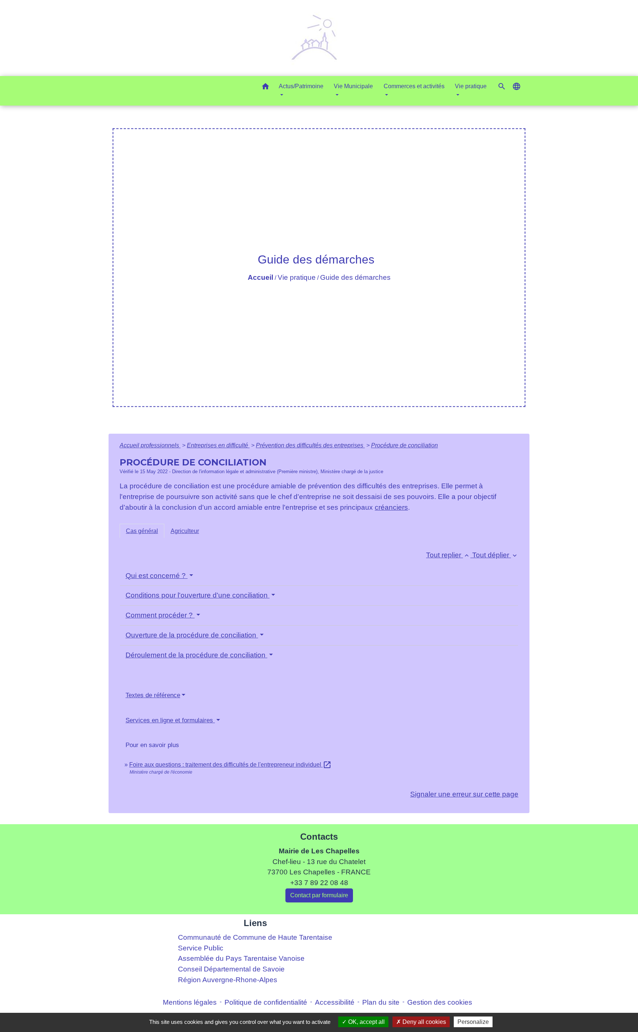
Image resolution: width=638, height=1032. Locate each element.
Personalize (473, 1022)
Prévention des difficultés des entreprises (310, 445)
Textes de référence (153, 695)
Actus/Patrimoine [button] (301, 86)
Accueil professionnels (150, 445)
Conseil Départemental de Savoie (231, 969)
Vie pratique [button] (471, 86)
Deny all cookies (423, 1022)
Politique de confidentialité (265, 1002)
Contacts (319, 837)
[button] (265, 87)
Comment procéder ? (160, 615)
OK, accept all (366, 1022)
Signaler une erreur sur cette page (464, 794)
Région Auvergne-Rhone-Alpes (227, 980)
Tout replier (448, 555)
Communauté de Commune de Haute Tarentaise (255, 937)
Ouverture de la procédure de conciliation (192, 635)
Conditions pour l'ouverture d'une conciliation (198, 595)
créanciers (391, 507)
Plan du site (380, 1002)
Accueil (260, 277)
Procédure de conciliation (404, 445)
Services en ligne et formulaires (170, 720)
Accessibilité (334, 1002)
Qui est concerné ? (157, 575)
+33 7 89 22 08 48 (319, 883)
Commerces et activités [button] (414, 86)
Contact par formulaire (319, 895)
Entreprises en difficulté (218, 445)
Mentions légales (190, 1002)
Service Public (200, 948)
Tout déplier (495, 555)
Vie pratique (297, 277)
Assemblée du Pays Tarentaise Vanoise (241, 958)
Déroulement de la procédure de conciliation (196, 655)
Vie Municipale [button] (353, 86)
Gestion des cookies (439, 1002)
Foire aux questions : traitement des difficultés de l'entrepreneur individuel (230, 764)
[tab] (142, 531)
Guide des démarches (355, 277)
